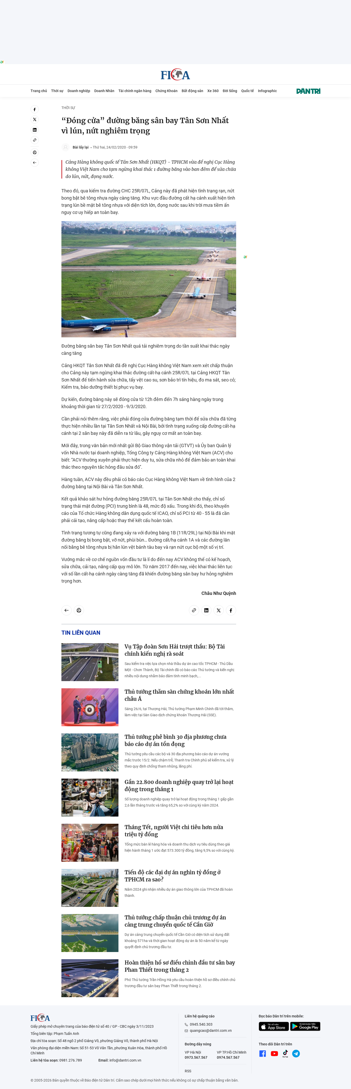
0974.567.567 (228, 1057)
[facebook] (35, 109)
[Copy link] (35, 140)
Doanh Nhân (104, 91)
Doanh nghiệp (79, 91)
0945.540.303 (201, 1024)
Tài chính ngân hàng (134, 91)
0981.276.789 (70, 1060)
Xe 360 (213, 91)
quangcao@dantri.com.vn (211, 1030)
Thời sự (57, 91)
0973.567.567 (196, 1057)
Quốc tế (247, 91)
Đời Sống (230, 91)
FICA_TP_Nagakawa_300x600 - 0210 (281, 108)
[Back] (35, 163)
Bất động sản (192, 91)
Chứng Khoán (166, 91)
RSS (188, 1071)
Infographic (267, 91)
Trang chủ (39, 91)
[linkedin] (35, 130)
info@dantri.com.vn (125, 1060)
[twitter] (35, 119)
